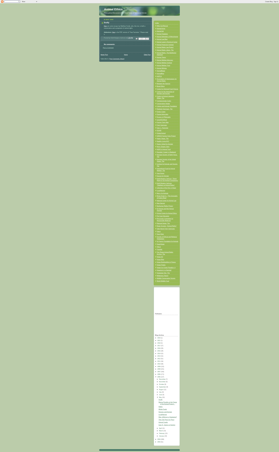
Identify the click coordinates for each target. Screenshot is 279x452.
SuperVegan (160, 244)
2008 (159, 369)
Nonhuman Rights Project (165, 206)
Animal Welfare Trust (163, 65)
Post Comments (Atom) (116, 59)
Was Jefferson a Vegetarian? (168, 417)
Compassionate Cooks (164, 101)
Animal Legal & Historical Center (167, 42)
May (160, 397)
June (160, 395)
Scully (160, 399)
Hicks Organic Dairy (163, 146)
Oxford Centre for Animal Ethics (167, 213)
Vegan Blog (160, 259)
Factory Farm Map (162, 122)
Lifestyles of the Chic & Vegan (166, 188)
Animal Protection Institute (165, 45)
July (160, 392)
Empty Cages (161, 112)
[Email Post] (137, 38)
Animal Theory (161, 57)
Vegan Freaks (161, 265)
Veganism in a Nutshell (164, 270)
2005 (159, 377)
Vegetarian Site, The (163, 273)
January (161, 436)
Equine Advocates (162, 114)
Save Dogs (160, 234)
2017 (159, 345)
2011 (159, 361)
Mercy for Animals (162, 193)
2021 (159, 340)
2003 (159, 442)
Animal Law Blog (162, 39)
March (161, 431)
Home (126, 55)
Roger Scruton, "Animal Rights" (167, 226)
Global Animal (161, 133)
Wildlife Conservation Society (166, 278)
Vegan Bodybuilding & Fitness (166, 262)
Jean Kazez (160, 173)
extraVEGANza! (162, 120)
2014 (159, 353)
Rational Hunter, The (163, 223)
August (161, 389)
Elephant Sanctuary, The (164, 109)
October (161, 384)
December (162, 379)
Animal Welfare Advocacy (165, 60)
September (162, 387)
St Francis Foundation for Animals (167, 241)
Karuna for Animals (163, 176)
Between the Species (163, 83)
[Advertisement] (166, 300)
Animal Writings (162, 68)
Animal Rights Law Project (165, 47)
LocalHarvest (161, 190)
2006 (159, 374)
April (160, 428)
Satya (159, 231)
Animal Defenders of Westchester (167, 36)
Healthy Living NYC (163, 141)
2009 (159, 366)
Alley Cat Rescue (162, 26)
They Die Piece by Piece (166, 420)
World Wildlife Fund (163, 281)
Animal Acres (161, 28)
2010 (159, 364)
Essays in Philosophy (164, 117)
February (162, 433)
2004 (159, 439)
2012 (159, 358)
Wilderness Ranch (162, 276)
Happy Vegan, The (162, 138)
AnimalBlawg (161, 71)
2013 (159, 356)
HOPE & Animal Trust (164, 149)
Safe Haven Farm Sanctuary (166, 229)
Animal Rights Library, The (165, 50)
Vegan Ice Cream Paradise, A (166, 267)
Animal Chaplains (162, 34)
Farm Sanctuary (162, 125)
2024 (159, 338)
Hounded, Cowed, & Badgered (166, 152)
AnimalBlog (160, 73)
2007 (159, 371)
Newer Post (104, 55)
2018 (159, 343)
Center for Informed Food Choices (167, 89)
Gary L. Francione (162, 128)
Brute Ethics (161, 86)
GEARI (159, 130)
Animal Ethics (113, 9)
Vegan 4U (160, 257)
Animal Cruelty (163, 422)
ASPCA (159, 76)
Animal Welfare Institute (164, 63)
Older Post (147, 55)
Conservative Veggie (163, 103)
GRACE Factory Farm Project (166, 136)
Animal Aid (160, 31)
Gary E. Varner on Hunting (167, 425)
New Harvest (161, 203)
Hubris (161, 407)
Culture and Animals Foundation (167, 106)
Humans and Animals (165, 412)
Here (105, 26)
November (162, 382)
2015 (159, 351)
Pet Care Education (163, 216)
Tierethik (159, 249)
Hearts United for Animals (165, 144)
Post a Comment (108, 48)
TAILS (159, 247)
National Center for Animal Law (166, 200)
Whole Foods (163, 409)
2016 (159, 348)
